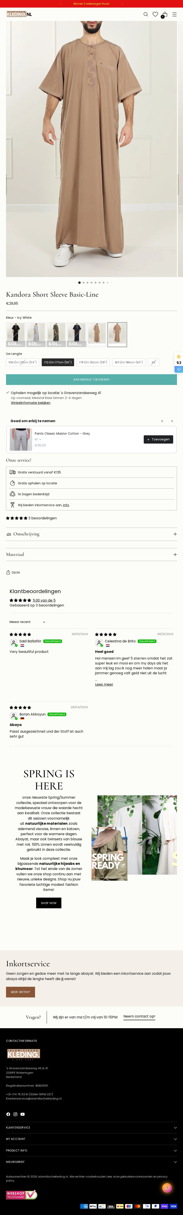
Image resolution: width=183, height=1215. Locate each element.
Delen (16, 572)
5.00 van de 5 (44, 600)
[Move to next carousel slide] (173, 935)
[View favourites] (155, 14)
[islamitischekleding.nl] (19, 14)
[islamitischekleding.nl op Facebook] (8, 1115)
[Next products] (172, 421)
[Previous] (61, 4)
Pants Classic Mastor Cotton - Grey (62, 433)
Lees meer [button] (104, 684)
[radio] (15, 334)
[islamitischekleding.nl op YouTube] (23, 1115)
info (66, 505)
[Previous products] (162, 421)
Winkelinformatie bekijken (30, 403)
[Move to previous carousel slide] (163, 935)
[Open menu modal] (174, 14)
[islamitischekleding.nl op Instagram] (16, 1115)
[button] (17, 518)
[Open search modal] (145, 14)
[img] (20, 634)
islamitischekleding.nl (53, 1176)
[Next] (122, 4)
